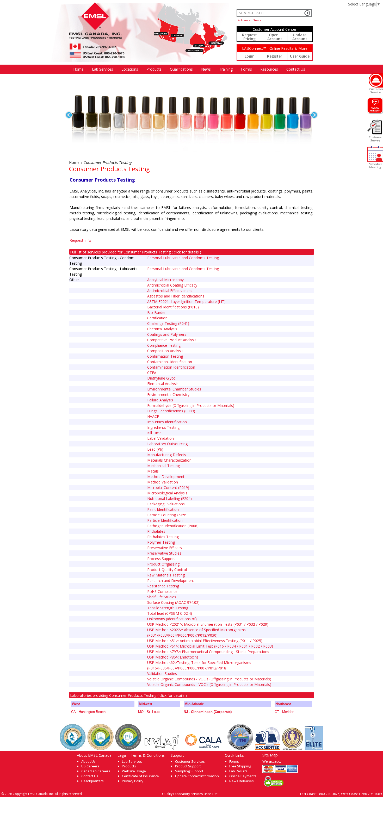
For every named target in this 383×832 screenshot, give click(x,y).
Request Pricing (249, 37)
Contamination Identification (171, 367)
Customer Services (190, 761)
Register (274, 56)
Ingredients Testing (163, 427)
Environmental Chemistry (168, 394)
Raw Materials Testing (166, 575)
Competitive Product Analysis (171, 339)
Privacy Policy (132, 781)
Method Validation (162, 482)
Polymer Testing (161, 542)
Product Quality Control (167, 569)
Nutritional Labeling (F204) (169, 498)
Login (250, 56)
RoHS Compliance (162, 591)
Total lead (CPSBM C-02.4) (169, 613)
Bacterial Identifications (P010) (173, 307)
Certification (157, 317)
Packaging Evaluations (166, 503)
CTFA (151, 372)
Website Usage (134, 771)
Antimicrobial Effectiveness (169, 290)
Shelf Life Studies (161, 596)
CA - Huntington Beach (88, 712)
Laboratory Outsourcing (167, 443)
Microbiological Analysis (167, 492)
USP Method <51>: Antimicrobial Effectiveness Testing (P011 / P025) (204, 640)
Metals (153, 471)
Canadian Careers (95, 771)
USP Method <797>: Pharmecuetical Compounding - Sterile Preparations (208, 651)
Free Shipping (240, 766)
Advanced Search (250, 20)
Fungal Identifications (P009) (171, 410)
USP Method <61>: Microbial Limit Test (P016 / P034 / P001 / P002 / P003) (210, 646)
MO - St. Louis (149, 712)
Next (314, 115)
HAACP (153, 416)
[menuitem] (78, 69)
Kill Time (154, 432)
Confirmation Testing (165, 356)
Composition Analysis (165, 350)
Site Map (270, 755)
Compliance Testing (164, 345)
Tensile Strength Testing (167, 607)
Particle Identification (165, 520)
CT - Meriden (284, 712)
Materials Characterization (169, 460)
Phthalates (156, 531)
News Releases (241, 781)
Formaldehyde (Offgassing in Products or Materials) (190, 405)
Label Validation (160, 438)
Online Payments (242, 776)
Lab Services (132, 761)
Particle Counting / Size (166, 514)
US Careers (90, 766)
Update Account (299, 37)
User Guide (300, 56)
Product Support (188, 766)
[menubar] (189, 69)
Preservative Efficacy (164, 547)
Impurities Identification (167, 421)
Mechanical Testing (163, 465)
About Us (88, 761)
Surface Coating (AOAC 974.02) (173, 602)
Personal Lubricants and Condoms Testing (183, 257)
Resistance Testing (163, 585)
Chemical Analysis (162, 328)
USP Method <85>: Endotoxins (173, 657)
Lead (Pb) (155, 449)
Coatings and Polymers (166, 334)
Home (78, 69)
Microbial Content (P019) (168, 487)
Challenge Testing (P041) (168, 323)
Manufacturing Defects (166, 454)
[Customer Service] (376, 80)
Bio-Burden (156, 312)
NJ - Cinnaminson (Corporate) (208, 712)
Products (154, 69)
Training (226, 69)
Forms (246, 69)
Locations (129, 69)
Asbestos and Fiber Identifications (175, 296)
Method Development (165, 476)
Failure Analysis (160, 400)
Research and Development (170, 580)
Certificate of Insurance (140, 776)
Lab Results (238, 771)
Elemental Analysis (162, 383)
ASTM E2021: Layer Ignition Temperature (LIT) (186, 301)
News (206, 69)
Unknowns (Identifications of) (172, 618)
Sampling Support (189, 771)
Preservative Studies (164, 553)
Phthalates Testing (163, 536)
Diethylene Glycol (161, 378)
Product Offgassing (163, 564)
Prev (69, 115)
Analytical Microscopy (165, 279)
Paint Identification (163, 509)
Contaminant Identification (169, 361)
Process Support (161, 558)
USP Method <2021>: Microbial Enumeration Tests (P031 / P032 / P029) (207, 624)
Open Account (274, 37)
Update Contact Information (197, 776)
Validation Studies (162, 673)
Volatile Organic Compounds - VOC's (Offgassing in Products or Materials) (209, 678)
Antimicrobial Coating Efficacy (172, 285)
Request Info (80, 240)
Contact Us (295, 69)
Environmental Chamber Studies (174, 389)
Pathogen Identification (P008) (173, 525)
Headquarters (92, 781)
